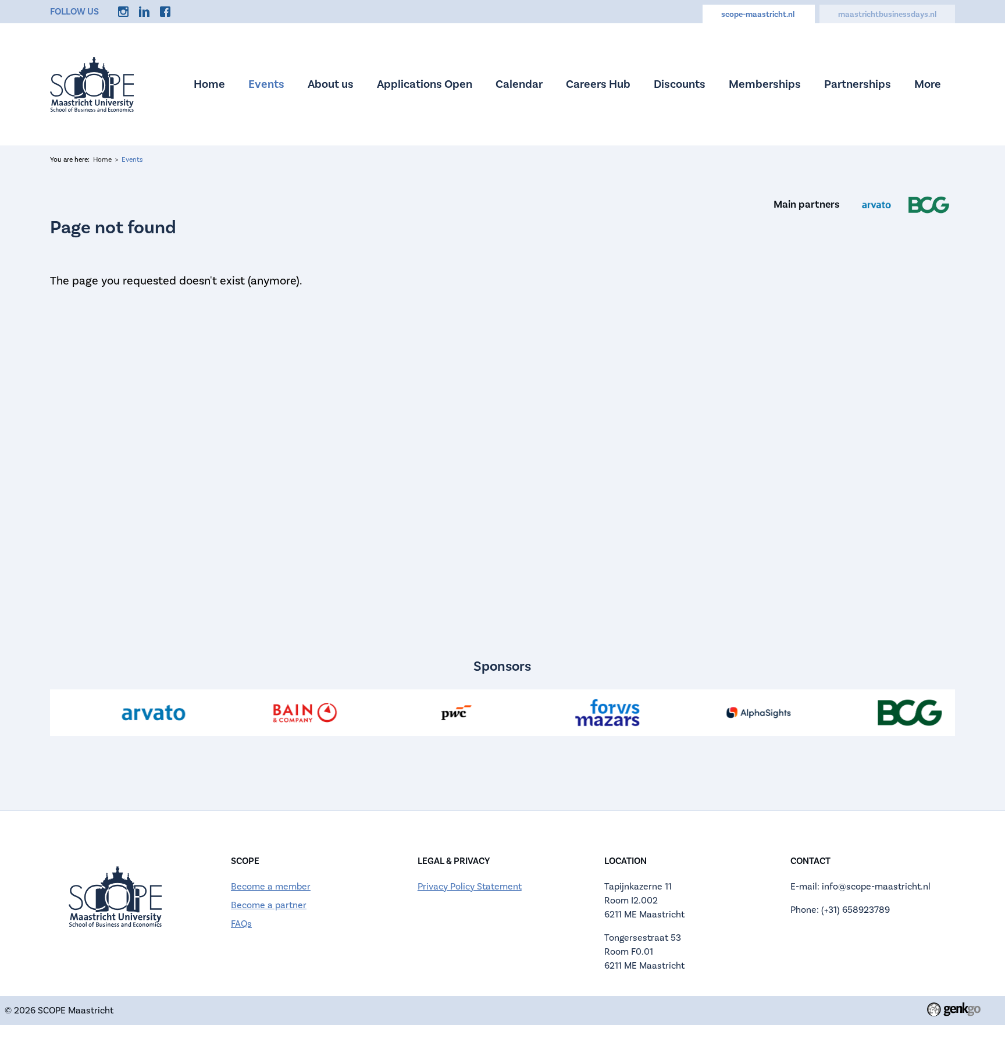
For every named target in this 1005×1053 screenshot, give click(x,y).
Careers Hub (598, 84)
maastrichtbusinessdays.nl (887, 14)
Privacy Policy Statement (470, 886)
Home (209, 84)
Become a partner (269, 905)
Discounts (679, 84)
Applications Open (424, 84)
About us (331, 84)
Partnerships (857, 84)
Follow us (74, 11)
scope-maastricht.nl (758, 14)
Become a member (271, 886)
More (927, 84)
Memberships (765, 84)
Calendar (519, 84)
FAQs (241, 924)
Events (266, 84)
